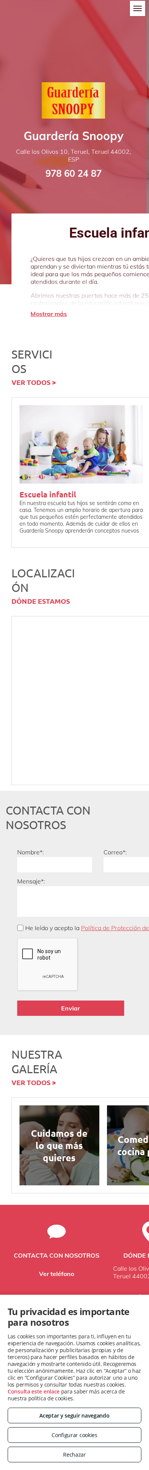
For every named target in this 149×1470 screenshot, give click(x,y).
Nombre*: (30, 852)
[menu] (137, 8)
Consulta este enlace (34, 1391)
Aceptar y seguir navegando (74, 1415)
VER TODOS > (33, 382)
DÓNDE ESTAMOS (40, 600)
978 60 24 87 (73, 173)
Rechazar (74, 1454)
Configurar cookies (74, 1435)
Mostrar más (49, 314)
